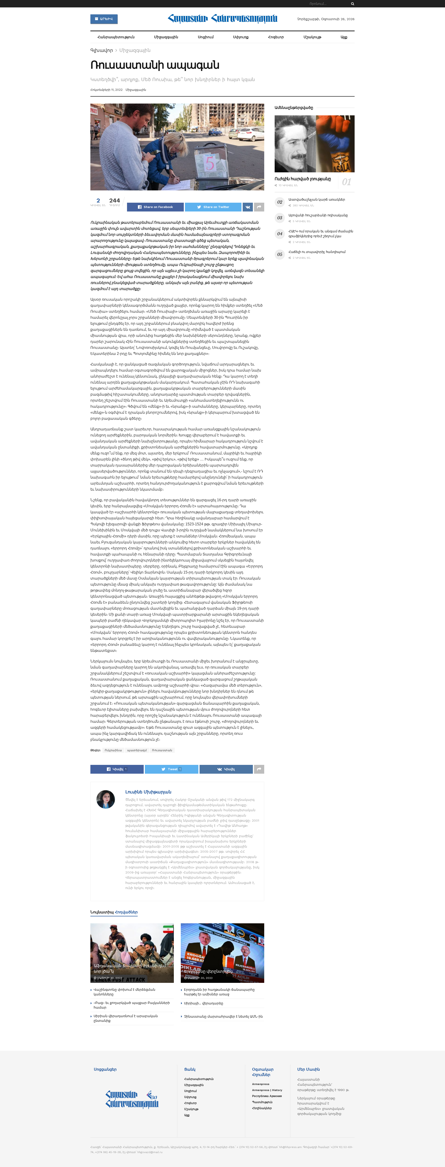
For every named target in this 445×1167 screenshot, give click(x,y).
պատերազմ (137, 750)
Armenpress (260, 1084)
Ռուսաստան (162, 750)
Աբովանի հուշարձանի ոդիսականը (318, 215)
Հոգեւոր (276, 37)
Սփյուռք (241, 37)
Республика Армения (267, 1096)
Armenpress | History (267, 1090)
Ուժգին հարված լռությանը (303, 178)
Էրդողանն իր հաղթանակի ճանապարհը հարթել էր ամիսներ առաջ (219, 991)
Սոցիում (206, 37)
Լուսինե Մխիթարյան (148, 791)
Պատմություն (262, 1102)
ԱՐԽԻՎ (106, 19)
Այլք (344, 37)
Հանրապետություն (116, 37)
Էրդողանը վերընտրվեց (208, 971)
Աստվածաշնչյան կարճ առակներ (317, 199)
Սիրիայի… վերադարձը (203, 1003)
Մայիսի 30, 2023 (109, 978)
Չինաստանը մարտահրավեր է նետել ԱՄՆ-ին (223, 1016)
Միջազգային (166, 37)
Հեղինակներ (262, 1108)
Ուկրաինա (113, 750)
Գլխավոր (101, 50)
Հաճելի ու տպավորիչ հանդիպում (317, 252)
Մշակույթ (312, 37)
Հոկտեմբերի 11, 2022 (106, 89)
